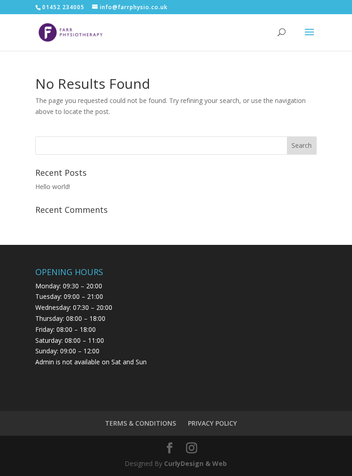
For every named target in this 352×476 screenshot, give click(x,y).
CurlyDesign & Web (195, 463)
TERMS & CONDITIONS (140, 423)
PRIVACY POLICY (212, 423)
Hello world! (52, 186)
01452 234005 (63, 7)
